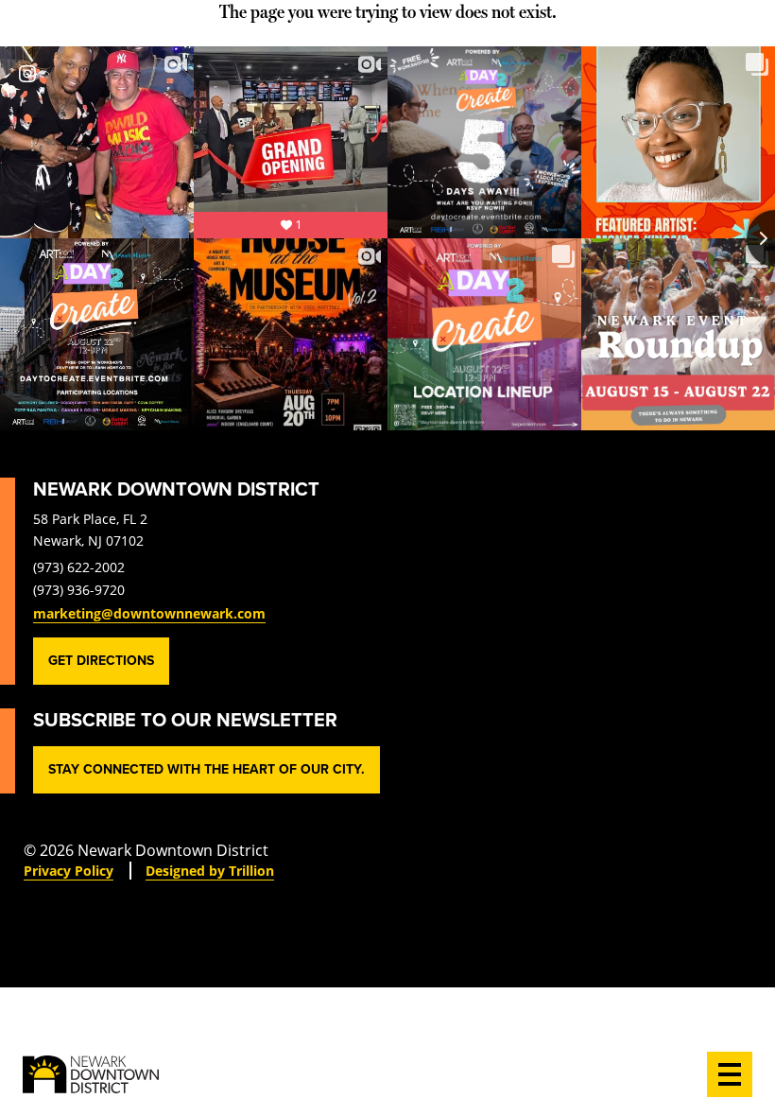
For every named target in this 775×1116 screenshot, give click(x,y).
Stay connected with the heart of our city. (206, 769)
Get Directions (101, 661)
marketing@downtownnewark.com (149, 613)
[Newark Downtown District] (91, 1074)
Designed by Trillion (210, 871)
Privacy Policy (68, 871)
